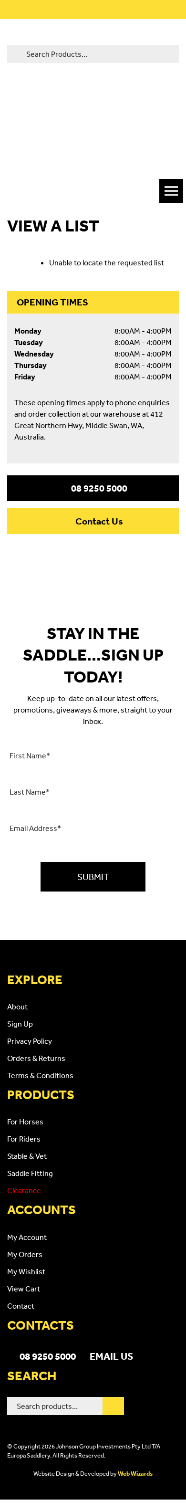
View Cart (23, 1288)
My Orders (24, 1254)
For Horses (25, 1121)
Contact (20, 1306)
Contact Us (99, 521)
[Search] (113, 1406)
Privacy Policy (29, 1041)
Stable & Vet (27, 1156)
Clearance (24, 1190)
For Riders (24, 1139)
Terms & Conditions (40, 1075)
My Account (27, 1237)
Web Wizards (135, 1473)
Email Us (111, 1356)
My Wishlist (26, 1271)
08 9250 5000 (99, 488)
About (17, 1006)
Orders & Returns (36, 1058)
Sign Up (20, 1023)
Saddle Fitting (30, 1173)
